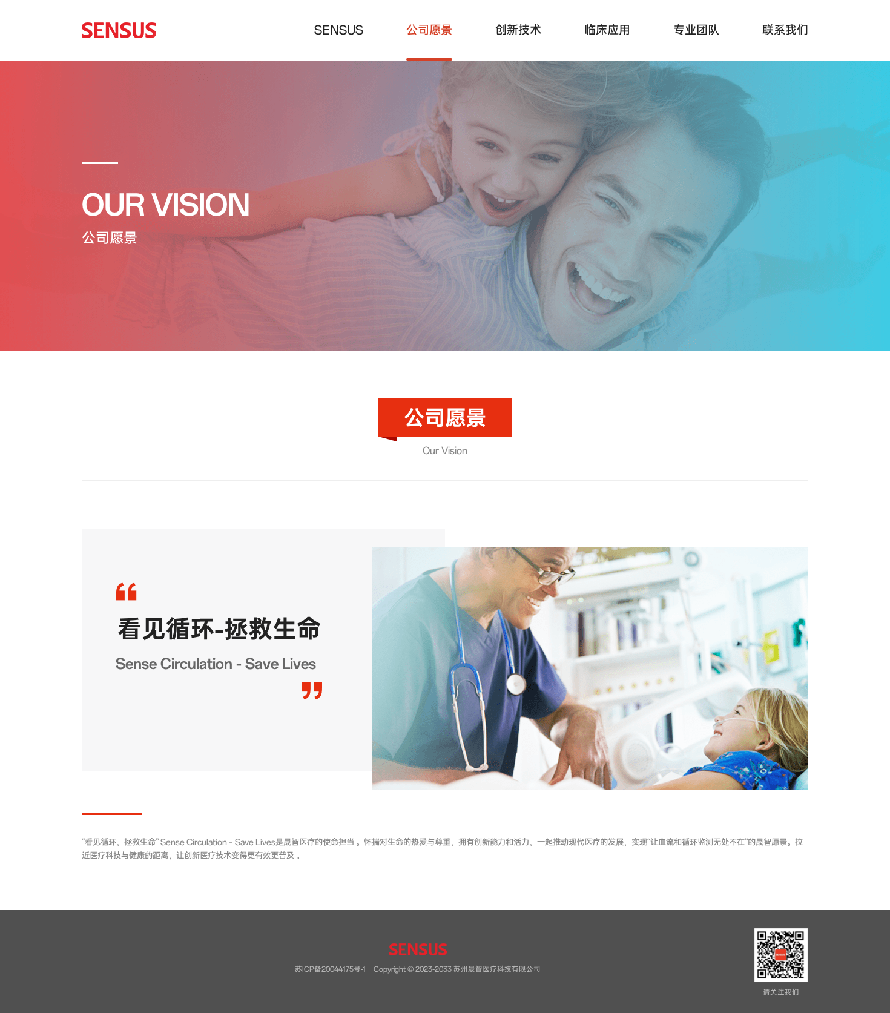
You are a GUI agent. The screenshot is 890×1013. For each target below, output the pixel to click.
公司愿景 (429, 30)
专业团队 (696, 30)
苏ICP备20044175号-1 (330, 969)
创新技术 (518, 30)
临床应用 (607, 30)
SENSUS (338, 30)
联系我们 (785, 30)
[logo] (119, 30)
